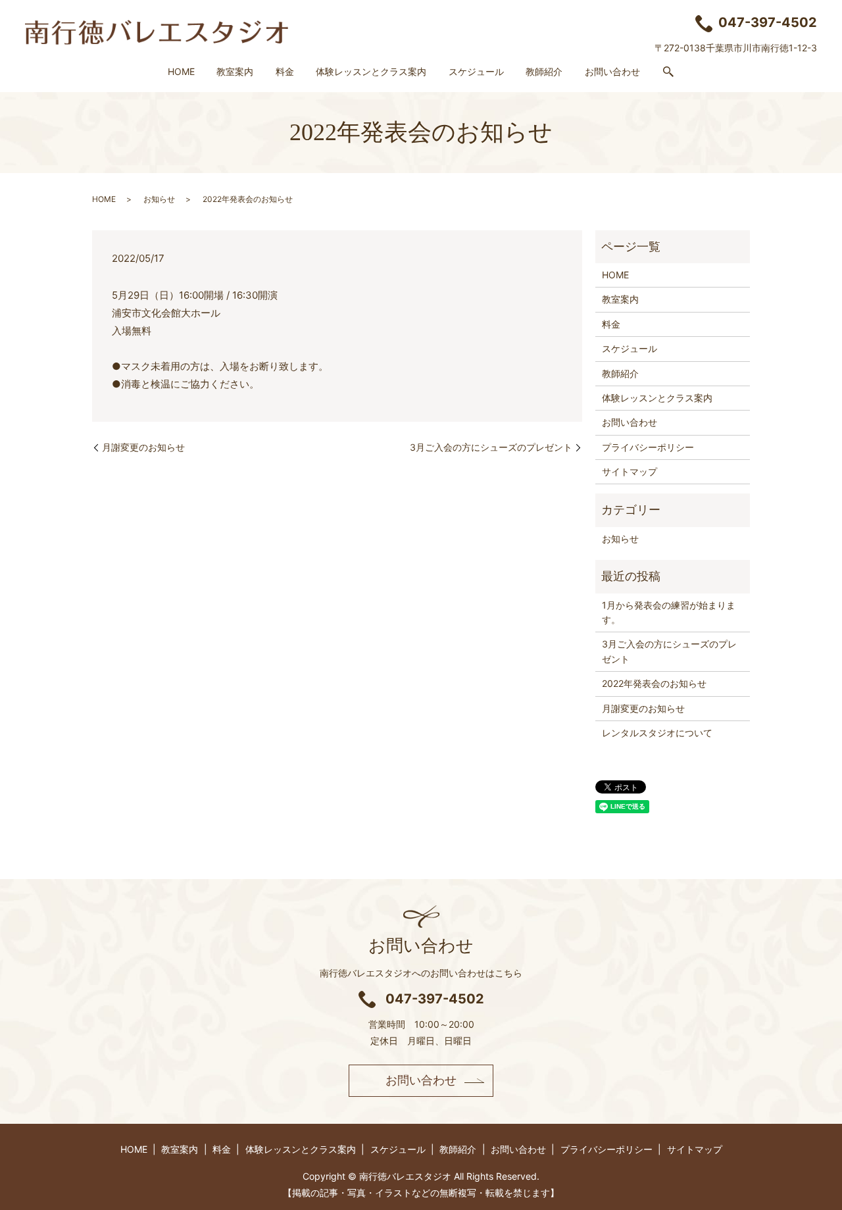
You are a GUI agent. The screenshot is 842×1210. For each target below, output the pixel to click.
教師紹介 (544, 71)
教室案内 (234, 71)
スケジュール (476, 71)
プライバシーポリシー (648, 447)
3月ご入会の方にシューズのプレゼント (491, 447)
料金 (285, 71)
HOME (181, 71)
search (668, 72)
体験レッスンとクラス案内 (371, 71)
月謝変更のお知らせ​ (143, 447)
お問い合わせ (612, 71)
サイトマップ (629, 471)
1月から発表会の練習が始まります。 (668, 612)
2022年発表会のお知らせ (654, 683)
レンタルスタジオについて (657, 732)
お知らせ (159, 199)
